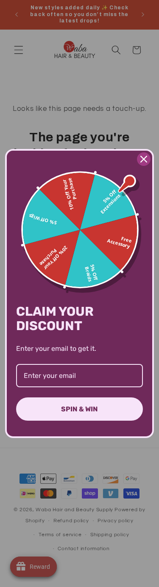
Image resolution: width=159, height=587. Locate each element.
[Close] (144, 159)
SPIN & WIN (79, 409)
